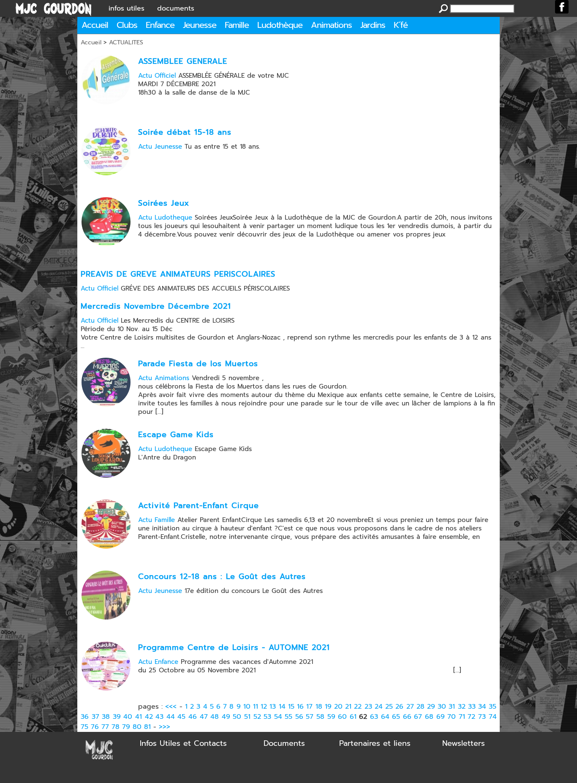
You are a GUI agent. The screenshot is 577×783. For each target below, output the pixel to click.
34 (482, 706)
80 (137, 727)
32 (461, 706)
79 (126, 727)
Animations (331, 25)
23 (368, 706)
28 (420, 706)
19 (328, 706)
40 (127, 717)
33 (472, 706)
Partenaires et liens (375, 743)
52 (257, 717)
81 (147, 727)
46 (192, 717)
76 (95, 727)
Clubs (127, 25)
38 (106, 717)
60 (342, 717)
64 (385, 717)
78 (116, 727)
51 (247, 717)
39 (117, 717)
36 (85, 717)
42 (149, 717)
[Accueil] (53, 8)
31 (452, 706)
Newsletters (463, 743)
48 (214, 717)
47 (204, 717)
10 (246, 706)
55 (288, 717)
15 (291, 706)
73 (482, 717)
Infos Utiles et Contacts (183, 743)
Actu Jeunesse (160, 146)
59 (331, 717)
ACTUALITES (126, 42)
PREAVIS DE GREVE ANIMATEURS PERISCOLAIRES (178, 274)
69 (440, 717)
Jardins (372, 25)
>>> (164, 727)
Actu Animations (163, 378)
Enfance (160, 25)
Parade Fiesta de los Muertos (198, 364)
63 (374, 717)
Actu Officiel (157, 75)
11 (255, 706)
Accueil (95, 25)
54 (278, 717)
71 (462, 717)
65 (396, 717)
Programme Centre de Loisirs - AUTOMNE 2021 (234, 647)
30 (442, 706)
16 (300, 706)
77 (105, 727)
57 (309, 717)
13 (272, 706)
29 (431, 706)
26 (399, 706)
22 (358, 706)
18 (319, 706)
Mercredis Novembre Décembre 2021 (156, 306)
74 (493, 717)
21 (348, 706)
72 (471, 717)
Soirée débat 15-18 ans (184, 132)
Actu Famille (156, 520)
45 (181, 717)
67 (418, 717)
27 (410, 706)
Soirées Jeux (163, 203)
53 (267, 717)
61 (353, 717)
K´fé (401, 25)
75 (84, 727)
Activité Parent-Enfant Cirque (198, 505)
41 (138, 717)
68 (429, 717)
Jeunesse (199, 25)
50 (237, 717)
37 (95, 717)
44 (170, 717)
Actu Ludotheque (165, 217)
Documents (284, 743)
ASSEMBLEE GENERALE (182, 61)
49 (226, 717)
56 (299, 717)
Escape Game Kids (176, 434)
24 (379, 706)
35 (492, 706)
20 (338, 706)
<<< (171, 706)
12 (264, 706)
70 (451, 717)
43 (159, 717)
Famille (237, 25)
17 (309, 706)
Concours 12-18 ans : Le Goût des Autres (222, 576)
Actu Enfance (158, 661)
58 (320, 717)
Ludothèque (279, 25)
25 (389, 706)
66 (407, 717)
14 (282, 706)
